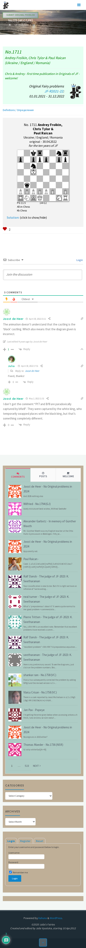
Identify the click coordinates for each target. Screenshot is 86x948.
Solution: (13, 217)
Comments (18, 476)
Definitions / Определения (18, 110)
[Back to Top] (43, 942)
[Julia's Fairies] (6, 5)
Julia (11, 366)
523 (27, 766)
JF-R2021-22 (53, 91)
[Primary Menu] (79, 5)
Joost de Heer (32, 371)
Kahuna (42, 918)
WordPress (56, 918)
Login (79, 260)
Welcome (68, 476)
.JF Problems (21, 25)
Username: (14, 852)
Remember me (20, 872)
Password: (13, 862)
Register (25, 841)
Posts (43, 476)
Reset (39, 841)
